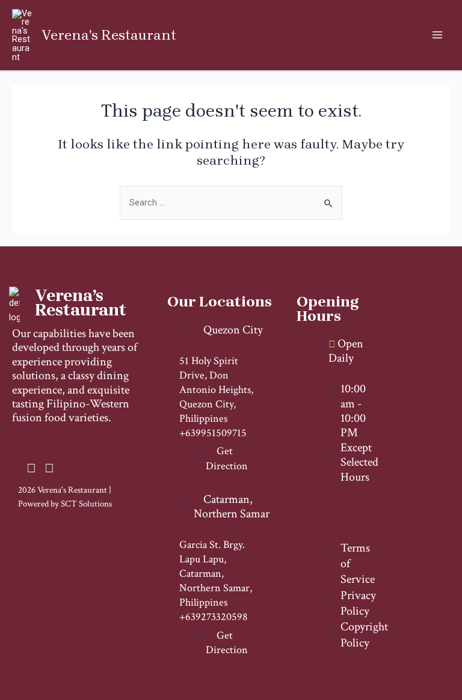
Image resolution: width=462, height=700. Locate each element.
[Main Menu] (437, 34)
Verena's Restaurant (109, 34)
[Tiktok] (49, 469)
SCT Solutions (86, 504)
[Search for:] (231, 202)
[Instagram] (31, 469)
